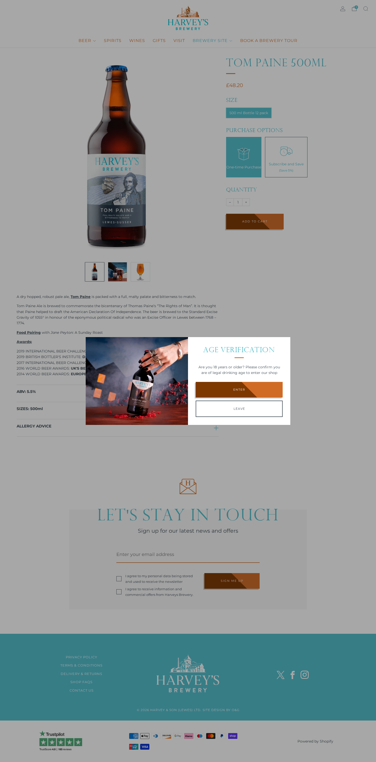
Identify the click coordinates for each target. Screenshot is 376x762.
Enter (239, 389)
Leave (239, 409)
